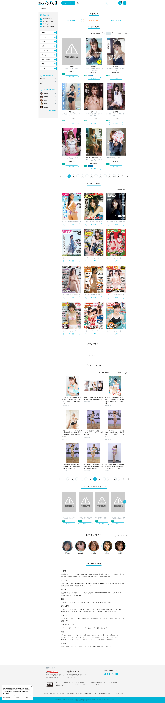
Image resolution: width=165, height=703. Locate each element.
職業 (43, 64)
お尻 (87, 609)
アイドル (78, 635)
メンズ (91, 646)
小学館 (122, 574)
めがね (95, 602)
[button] (124, 502)
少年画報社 (64, 576)
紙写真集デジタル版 (67, 593)
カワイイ (108, 618)
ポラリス (72, 595)
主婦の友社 (116, 574)
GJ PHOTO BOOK (91, 583)
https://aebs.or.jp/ (59, 685)
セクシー (120, 618)
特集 (41, 84)
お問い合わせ (110, 693)
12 (118, 176)
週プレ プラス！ (47, 24)
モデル (96, 635)
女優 (87, 635)
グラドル (66, 635)
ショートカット (98, 609)
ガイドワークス (71, 574)
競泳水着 (85, 602)
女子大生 (114, 635)
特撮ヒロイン (67, 639)
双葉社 (96, 576)
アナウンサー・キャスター (96, 637)
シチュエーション (46, 59)
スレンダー (67, 609)
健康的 (65, 611)
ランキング (43, 81)
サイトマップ (119, 693)
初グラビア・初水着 (79, 646)
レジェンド (80, 639)
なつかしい (97, 618)
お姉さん (76, 618)
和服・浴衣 (106, 602)
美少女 (65, 618)
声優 (105, 635)
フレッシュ (76, 611)
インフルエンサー (114, 637)
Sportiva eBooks (94, 586)
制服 (76, 602)
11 (114, 176)
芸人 (89, 639)
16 (115, 479)
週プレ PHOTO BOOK (67, 583)
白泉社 (85, 576)
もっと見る (121, 535)
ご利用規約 (45, 693)
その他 (43, 68)
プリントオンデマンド (114, 593)
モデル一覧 (52, 110)
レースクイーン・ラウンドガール (73, 637)
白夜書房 (90, 576)
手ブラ (65, 646)
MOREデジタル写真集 (104, 583)
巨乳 (78, 609)
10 (109, 176)
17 (119, 479)
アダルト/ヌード (110, 639)
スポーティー (89, 611)
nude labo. (78, 595)
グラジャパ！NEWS (48, 26)
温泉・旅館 (102, 628)
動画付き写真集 (88, 593)
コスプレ (66, 602)
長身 (118, 609)
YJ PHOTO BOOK (80, 583)
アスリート (99, 639)
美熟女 (86, 618)
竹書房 (70, 576)
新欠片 (81, 576)
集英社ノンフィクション (82, 586)
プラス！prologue (79, 593)
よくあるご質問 (102, 693)
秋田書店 (64, 574)
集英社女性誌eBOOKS (67, 586)
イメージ (44, 55)
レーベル (44, 37)
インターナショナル (103, 611)
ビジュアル (45, 50)
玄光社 (101, 574)
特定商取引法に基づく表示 (75, 693)
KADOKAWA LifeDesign (91, 574)
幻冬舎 (106, 574)
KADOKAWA (80, 574)
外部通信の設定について (90, 693)
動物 (100, 646)
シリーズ (44, 41)
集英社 (110, 574)
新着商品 (42, 78)
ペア (64, 628)
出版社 (43, 32)
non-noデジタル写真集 (118, 583)
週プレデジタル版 (48, 21)
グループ (82, 628)
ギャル (116, 611)
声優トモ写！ (65, 595)
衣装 (43, 46)
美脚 (110, 609)
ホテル (92, 628)
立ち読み (71, 76)
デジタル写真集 (47, 18)
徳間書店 (75, 576)
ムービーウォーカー (104, 576)
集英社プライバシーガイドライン (58, 693)
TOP (39, 8)
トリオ (73, 628)
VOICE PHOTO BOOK (100, 593)
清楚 (65, 621)
